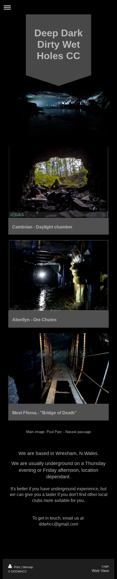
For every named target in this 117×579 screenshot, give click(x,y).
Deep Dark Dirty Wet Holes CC (58, 44)
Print (17, 567)
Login (105, 566)
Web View (100, 570)
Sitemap (27, 567)
